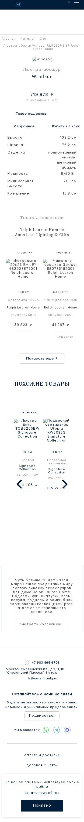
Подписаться (42, 715)
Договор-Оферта (42, 765)
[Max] (67, 730)
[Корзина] (65, 4)
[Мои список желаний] (53, 4)
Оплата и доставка (42, 755)
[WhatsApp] (45, 730)
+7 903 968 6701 (45, 662)
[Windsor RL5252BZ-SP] (42, 59)
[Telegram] (18, 4)
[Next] (64, 484)
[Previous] (20, 484)
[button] (4, 59)
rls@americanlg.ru (42, 678)
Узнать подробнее (42, 793)
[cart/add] (28, 336)
